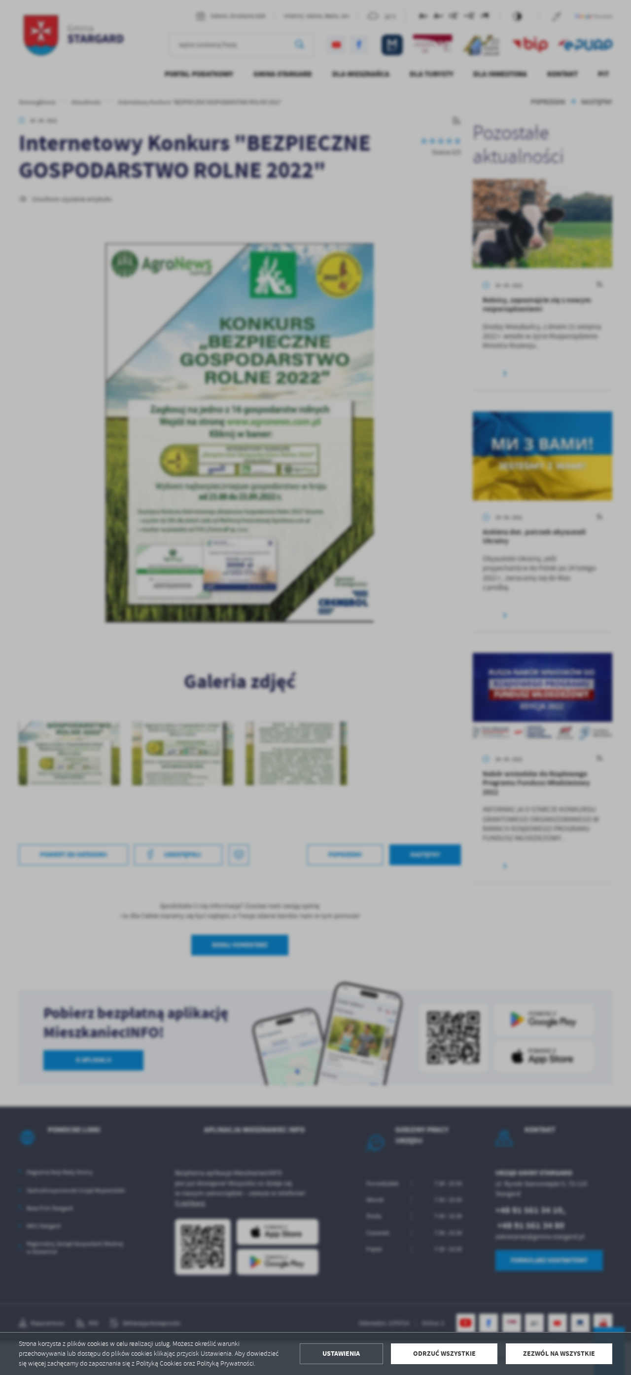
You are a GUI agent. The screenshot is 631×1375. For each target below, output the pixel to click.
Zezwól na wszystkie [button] (559, 1353)
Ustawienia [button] (341, 1353)
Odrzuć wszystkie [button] (444, 1353)
